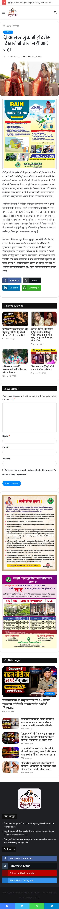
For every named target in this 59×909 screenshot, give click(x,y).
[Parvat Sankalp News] (13, 12)
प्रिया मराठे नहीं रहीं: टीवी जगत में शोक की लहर (43, 368)
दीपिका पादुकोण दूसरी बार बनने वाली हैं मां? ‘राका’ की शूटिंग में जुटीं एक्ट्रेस (15, 332)
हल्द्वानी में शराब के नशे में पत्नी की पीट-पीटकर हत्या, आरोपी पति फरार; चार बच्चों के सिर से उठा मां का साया (39, 751)
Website (6, 458)
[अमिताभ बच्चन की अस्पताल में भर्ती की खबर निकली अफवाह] (15, 356)
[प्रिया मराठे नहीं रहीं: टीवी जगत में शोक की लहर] (44, 356)
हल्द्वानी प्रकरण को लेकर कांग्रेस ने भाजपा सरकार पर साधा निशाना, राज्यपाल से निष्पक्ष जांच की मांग (37, 722)
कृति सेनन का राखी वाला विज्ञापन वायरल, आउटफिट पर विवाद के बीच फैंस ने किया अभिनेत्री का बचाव (38, 766)
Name (6, 436)
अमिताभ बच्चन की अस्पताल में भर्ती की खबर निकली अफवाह (14, 369)
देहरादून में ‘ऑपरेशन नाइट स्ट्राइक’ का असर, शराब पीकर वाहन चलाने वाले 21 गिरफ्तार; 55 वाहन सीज (38, 737)
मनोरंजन (16, 26)
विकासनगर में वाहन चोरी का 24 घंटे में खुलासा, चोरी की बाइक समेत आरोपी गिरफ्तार (26, 704)
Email (5, 447)
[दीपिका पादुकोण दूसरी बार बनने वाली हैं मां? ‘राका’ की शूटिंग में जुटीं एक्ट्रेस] (15, 319)
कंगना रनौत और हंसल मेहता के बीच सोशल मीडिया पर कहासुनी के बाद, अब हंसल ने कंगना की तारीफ (42, 335)
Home (8, 26)
